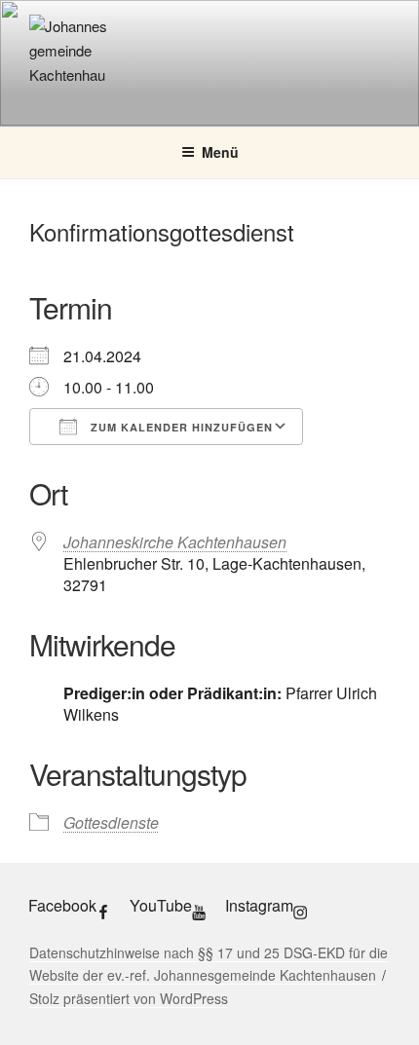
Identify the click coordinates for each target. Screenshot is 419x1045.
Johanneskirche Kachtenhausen (174, 542)
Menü (220, 152)
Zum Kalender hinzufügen (180, 427)
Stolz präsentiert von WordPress (128, 998)
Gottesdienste (111, 822)
